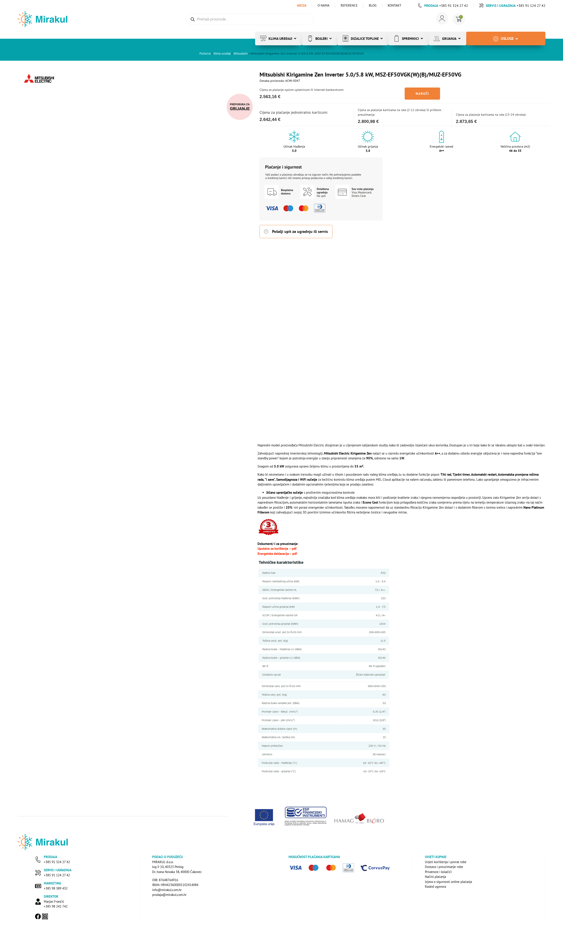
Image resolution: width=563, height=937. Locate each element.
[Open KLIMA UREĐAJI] (295, 38)
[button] (422, 94)
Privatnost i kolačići (438, 872)
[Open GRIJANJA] (459, 38)
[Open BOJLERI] (330, 38)
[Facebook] (38, 916)
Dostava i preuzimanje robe (444, 867)
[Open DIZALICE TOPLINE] (381, 38)
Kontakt (394, 5)
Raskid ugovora (435, 886)
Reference (349, 5)
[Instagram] (45, 916)
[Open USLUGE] (517, 39)
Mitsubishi (241, 53)
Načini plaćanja (435, 877)
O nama (323, 5)
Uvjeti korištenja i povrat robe (445, 862)
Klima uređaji (222, 53)
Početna (205, 53)
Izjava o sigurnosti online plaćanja (448, 882)
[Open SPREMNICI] (422, 38)
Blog (373, 5)
